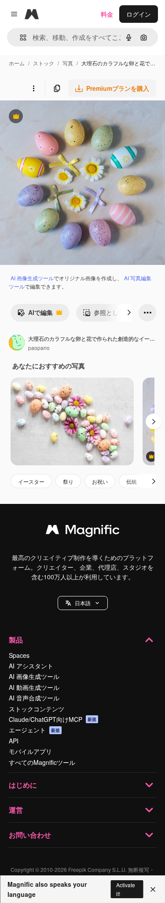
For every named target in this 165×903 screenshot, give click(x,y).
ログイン (138, 14)
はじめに (23, 785)
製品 (16, 640)
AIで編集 (35, 314)
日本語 (83, 603)
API (13, 740)
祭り (68, 481)
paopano (39, 347)
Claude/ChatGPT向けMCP (52, 719)
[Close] (153, 889)
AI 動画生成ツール (34, 687)
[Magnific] (83, 531)
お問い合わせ (30, 835)
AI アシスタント (31, 665)
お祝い (100, 481)
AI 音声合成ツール (34, 697)
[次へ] (129, 312)
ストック (43, 63)
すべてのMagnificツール (42, 762)
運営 (16, 810)
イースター (31, 481)
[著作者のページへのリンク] (17, 343)
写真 (67, 63)
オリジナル (60, 117)
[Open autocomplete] (19, 37)
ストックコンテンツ (36, 708)
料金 (107, 14)
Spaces (19, 655)
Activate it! (125, 889)
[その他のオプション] (33, 88)
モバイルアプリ (30, 751)
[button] (83, 603)
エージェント (34, 729)
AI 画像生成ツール (32, 278)
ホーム (17, 63)
